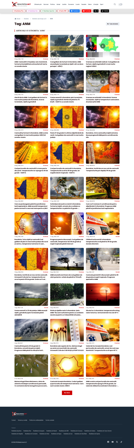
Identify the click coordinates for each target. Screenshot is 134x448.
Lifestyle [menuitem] (95, 4)
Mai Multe (67, 393)
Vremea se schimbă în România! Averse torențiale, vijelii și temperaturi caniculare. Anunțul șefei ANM (102, 99)
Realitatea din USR (64, 431)
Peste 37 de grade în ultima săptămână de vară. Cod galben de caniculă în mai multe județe (66, 135)
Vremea (45, 59)
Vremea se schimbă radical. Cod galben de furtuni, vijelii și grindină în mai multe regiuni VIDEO (102, 64)
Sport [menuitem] (101, 4)
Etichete (26, 19)
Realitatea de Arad (44, 434)
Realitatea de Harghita (17, 434)
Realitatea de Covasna (76, 431)
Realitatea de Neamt (51, 431)
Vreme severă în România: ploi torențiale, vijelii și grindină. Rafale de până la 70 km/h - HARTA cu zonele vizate (66, 99)
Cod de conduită (50, 420)
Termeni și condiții (22, 420)
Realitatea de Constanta (31, 434)
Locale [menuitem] (77, 4)
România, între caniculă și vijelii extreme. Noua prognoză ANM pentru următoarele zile (102, 135)
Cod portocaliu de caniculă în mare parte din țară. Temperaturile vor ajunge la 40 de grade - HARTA (31, 170)
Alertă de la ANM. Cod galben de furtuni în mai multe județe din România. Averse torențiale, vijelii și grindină (30, 99)
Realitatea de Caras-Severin (104, 431)
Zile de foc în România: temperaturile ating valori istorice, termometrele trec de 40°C (103, 311)
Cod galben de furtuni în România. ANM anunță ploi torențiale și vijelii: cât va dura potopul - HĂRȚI (66, 64)
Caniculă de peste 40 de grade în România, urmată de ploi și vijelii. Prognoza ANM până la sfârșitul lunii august (28, 349)
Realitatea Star (27, 431)
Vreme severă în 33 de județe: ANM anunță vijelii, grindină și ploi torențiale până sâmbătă (30, 312)
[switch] (120, 4)
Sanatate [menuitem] (83, 4)
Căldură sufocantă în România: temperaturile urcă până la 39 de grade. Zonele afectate (101, 241)
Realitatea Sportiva (16, 431)
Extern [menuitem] (90, 4)
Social (118, 236)
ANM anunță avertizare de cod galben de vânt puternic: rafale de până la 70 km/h (66, 276)
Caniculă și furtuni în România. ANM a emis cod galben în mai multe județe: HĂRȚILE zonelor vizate (31, 135)
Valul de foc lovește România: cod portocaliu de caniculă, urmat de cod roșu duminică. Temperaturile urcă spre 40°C (102, 348)
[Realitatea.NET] (21, 4)
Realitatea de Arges (56, 434)
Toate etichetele (113, 24)
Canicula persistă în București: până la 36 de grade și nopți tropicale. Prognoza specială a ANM (102, 277)
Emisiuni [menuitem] (46, 4)
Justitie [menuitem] (64, 4)
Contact (14, 420)
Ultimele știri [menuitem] (38, 4)
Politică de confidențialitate (36, 420)
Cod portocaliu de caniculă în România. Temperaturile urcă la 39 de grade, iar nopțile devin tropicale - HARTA (65, 170)
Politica (117, 378)
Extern (82, 201)
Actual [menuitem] (58, 4)
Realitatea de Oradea (90, 431)
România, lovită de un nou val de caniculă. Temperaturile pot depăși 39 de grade (102, 169)
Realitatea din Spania (94, 434)
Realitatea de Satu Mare (81, 434)
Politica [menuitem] (52, 4)
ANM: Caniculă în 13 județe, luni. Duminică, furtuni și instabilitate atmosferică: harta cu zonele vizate (30, 64)
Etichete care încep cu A (39, 19)
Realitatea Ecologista (38, 431)
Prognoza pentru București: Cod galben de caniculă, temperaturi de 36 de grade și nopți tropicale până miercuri (66, 241)
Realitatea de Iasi (68, 434)
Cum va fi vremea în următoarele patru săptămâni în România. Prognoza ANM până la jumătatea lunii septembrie (101, 206)
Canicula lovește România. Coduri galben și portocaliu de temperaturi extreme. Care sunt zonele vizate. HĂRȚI (66, 383)
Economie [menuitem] (71, 4)
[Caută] (115, 4)
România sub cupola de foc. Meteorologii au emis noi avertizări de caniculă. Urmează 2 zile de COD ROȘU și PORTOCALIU (67, 348)
